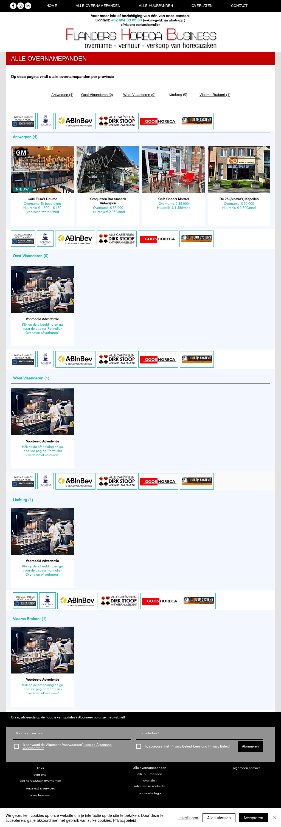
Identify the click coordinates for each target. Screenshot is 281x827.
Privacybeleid (124, 820)
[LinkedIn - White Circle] (28, 5)
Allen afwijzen (219, 817)
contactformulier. (148, 25)
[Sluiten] (274, 818)
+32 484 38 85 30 (126, 20)
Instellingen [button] (188, 817)
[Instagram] (20, 5)
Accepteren (253, 817)
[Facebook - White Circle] (13, 5)
